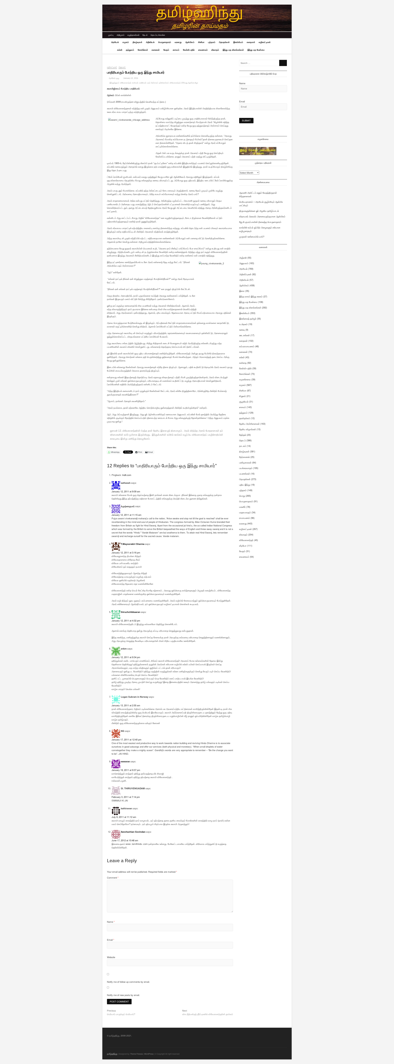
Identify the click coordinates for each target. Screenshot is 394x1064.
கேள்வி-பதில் (189, 50)
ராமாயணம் (244, 517)
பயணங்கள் (244, 473)
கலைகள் (156, 50)
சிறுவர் (242, 396)
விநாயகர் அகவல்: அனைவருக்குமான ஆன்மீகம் (262, 216)
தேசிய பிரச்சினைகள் (249, 423)
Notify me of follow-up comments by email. (128, 981)
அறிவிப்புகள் (245, 274)
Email (110, 939)
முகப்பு (111, 34)
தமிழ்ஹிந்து (112, 1053)
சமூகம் (126, 42)
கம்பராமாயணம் (246, 346)
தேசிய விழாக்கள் (247, 429)
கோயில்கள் (143, 50)
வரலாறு (178, 42)
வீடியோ (242, 545)
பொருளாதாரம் (164, 42)
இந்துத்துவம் (114, 83)
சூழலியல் (243, 401)
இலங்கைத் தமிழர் (247, 318)
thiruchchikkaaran (130, 612)
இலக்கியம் (238, 42)
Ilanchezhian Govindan (133, 831)
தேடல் (145, 34)
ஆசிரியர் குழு (113, 78)
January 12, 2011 (130, 78)
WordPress (148, 1053)
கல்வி (119, 50)
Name (111, 921)
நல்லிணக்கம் (164, 83)
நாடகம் (242, 445)
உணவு (242, 329)
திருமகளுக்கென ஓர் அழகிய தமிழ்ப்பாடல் (259, 210)
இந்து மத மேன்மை (256, 50)
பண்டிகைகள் (245, 462)
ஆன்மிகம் (189, 42)
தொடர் (242, 440)
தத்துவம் (130, 50)
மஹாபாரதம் (245, 512)
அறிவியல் (150, 42)
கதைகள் (251, 42)
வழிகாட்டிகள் (265, 42)
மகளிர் (242, 506)
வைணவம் (203, 50)
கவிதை (243, 362)
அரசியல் (115, 42)
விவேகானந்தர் (125, 83)
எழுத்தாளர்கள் (133, 34)
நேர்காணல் (244, 457)
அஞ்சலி (243, 257)
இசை (242, 290)
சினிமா (201, 42)
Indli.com (126, 475)
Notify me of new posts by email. (123, 995)
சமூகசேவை (245, 379)
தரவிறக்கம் (244, 418)
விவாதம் (215, 50)
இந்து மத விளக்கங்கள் (233, 50)
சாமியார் (135, 83)
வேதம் (166, 50)
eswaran (125, 761)
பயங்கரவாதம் (245, 468)
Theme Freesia (136, 1053)
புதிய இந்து (244, 484)
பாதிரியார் (142, 83)
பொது (242, 495)
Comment (113, 877)
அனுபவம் (122, 67)
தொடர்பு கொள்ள (158, 34)
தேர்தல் (242, 434)
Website (111, 957)
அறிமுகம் (120, 34)
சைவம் (176, 50)
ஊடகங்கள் (244, 335)
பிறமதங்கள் (224, 42)
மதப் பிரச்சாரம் (152, 83)
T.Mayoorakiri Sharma (132, 544)
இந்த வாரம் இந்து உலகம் (251, 296)
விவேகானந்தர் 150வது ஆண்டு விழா (184, 83)
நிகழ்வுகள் (137, 42)
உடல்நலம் (243, 324)
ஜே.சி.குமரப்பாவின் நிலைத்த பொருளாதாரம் (260, 221)
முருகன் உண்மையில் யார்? (251, 236)
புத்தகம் (211, 42)
